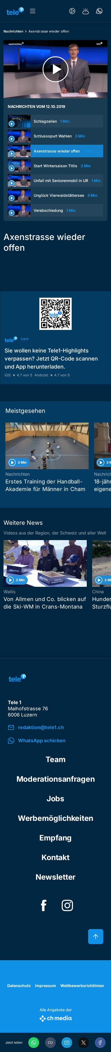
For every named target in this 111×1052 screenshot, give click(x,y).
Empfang (55, 837)
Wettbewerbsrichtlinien (82, 985)
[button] (50, 1042)
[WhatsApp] (33, 1042)
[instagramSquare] (67, 905)
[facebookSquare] (43, 905)
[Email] (66, 1042)
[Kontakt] (99, 11)
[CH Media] (56, 1017)
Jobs (55, 798)
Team (56, 759)
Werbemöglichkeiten (55, 818)
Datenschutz (19, 985)
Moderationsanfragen (55, 779)
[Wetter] (85, 11)
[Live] (72, 11)
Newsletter (55, 877)
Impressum (45, 985)
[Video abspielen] (55, 69)
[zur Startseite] (15, 11)
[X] (83, 1042)
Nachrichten (13, 31)
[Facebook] (100, 1042)
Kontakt (55, 857)
